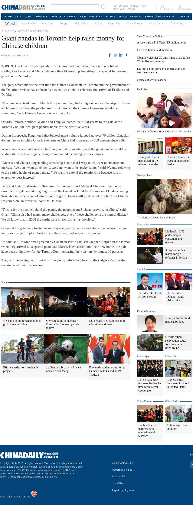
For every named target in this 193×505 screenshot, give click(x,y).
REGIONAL (135, 16)
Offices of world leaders (151, 80)
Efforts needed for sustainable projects (20, 369)
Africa (98, 23)
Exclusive (142, 89)
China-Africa (178, 23)
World (22, 31)
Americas (47, 23)
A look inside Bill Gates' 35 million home (161, 42)
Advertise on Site (122, 469)
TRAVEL (82, 16)
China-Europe (134, 23)
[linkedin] (121, 55)
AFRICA (134, 6)
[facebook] (110, 55)
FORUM (149, 16)
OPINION (122, 16)
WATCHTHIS (96, 16)
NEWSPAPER (163, 16)
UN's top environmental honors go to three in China (22, 322)
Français (131, 9)
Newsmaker (143, 224)
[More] (127, 55)
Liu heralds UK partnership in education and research (107, 322)
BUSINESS (41, 16)
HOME (8, 16)
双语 (122, 9)
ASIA (143, 6)
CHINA (18, 16)
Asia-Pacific (29, 23)
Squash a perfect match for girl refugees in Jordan (176, 254)
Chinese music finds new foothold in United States (178, 383)
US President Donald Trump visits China (175, 296)
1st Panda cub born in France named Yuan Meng (63, 369)
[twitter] (115, 55)
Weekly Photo (144, 175)
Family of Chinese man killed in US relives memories (149, 160)
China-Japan (156, 23)
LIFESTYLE (55, 16)
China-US (114, 23)
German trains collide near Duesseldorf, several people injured (62, 324)
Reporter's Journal (146, 311)
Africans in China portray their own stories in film (164, 131)
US (115, 6)
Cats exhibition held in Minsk (154, 50)
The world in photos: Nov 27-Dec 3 (156, 217)
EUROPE (123, 6)
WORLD (29, 16)
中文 (115, 9)
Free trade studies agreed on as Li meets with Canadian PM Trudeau (107, 371)
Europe (64, 23)
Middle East (82, 23)
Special (141, 269)
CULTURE (69, 16)
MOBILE (184, 16)
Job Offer (117, 483)
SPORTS (110, 16)
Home (9, 31)
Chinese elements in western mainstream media (178, 160)
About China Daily (122, 462)
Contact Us (118, 476)
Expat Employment (123, 490)
